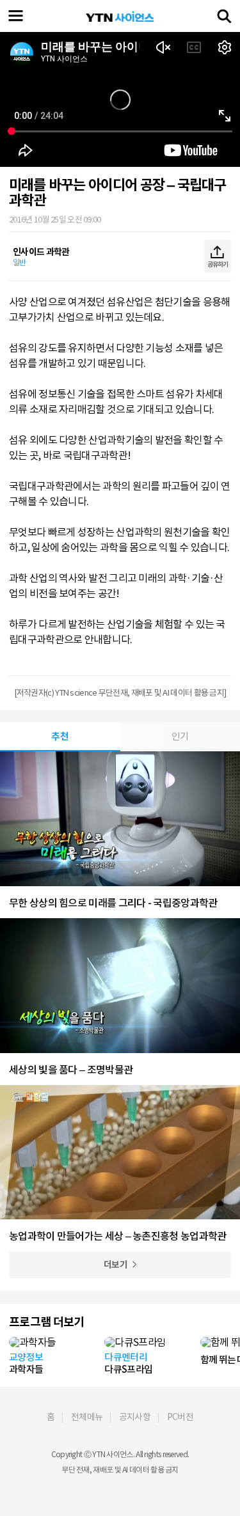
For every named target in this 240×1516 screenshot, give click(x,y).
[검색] (224, 16)
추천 (59, 736)
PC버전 (180, 1417)
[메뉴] (16, 16)
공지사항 (134, 1417)
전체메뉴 (86, 1417)
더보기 (115, 1264)
